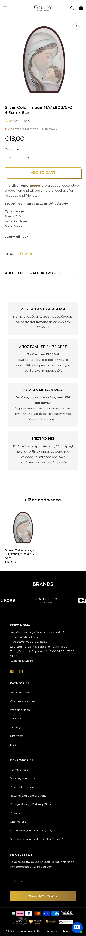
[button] (5, 8)
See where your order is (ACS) (31, 830)
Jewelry (15, 727)
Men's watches (20, 692)
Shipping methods (22, 778)
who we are (18, 821)
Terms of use (19, 769)
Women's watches (23, 701)
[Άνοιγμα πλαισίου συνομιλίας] (77, 927)
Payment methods (23, 787)
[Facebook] (21, 254)
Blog (13, 744)
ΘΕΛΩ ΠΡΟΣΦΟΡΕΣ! (43, 896)
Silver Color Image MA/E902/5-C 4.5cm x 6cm (22, 554)
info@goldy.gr (29, 637)
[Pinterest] (26, 254)
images (35, 185)
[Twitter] (31, 254)
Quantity (12, 149)
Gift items (17, 735)
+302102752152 (36, 641)
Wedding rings (20, 709)
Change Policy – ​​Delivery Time (30, 804)
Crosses (16, 718)
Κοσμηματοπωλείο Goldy (29, 931)
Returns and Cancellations (28, 795)
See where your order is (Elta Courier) (36, 839)
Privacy (15, 813)
